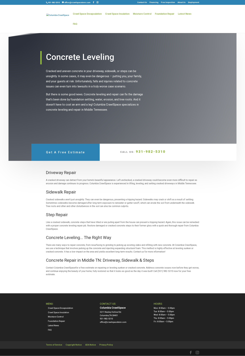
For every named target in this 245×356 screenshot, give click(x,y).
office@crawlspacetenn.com (113, 322)
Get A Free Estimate (65, 152)
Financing (153, 2)
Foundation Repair (164, 14)
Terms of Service (54, 345)
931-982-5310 (54, 2)
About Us (181, 2)
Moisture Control (142, 14)
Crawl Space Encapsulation (87, 14)
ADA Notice (90, 345)
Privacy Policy (106, 345)
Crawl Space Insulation (117, 14)
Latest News (184, 14)
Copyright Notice (74, 345)
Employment (193, 2)
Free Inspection (168, 2)
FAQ (75, 24)
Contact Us (142, 2)
